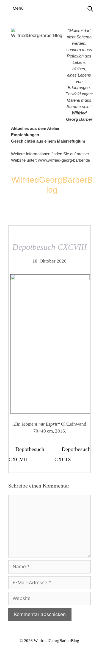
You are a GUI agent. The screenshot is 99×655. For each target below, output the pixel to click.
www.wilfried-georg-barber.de (64, 160)
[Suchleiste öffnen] (90, 9)
